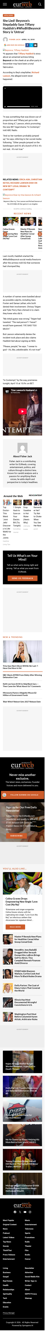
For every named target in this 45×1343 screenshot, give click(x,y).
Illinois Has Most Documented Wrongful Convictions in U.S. (25, 1002)
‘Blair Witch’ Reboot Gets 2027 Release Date (22, 701)
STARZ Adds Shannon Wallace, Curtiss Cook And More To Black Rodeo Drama (28, 974)
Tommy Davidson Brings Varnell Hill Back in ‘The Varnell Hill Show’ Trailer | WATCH (22, 1164)
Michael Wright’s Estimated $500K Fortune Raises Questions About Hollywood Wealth (22, 1188)
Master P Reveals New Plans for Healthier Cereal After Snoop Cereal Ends (27, 234)
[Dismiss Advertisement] (5, 88)
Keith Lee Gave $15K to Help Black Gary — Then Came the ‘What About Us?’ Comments (22, 685)
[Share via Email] (35, 45)
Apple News (8, 15)
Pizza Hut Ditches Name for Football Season (19, 1116)
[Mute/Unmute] (40, 107)
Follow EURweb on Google (24, 795)
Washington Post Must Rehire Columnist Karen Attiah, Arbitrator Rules (25, 1017)
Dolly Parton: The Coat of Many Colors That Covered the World (27, 988)
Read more (17, 927)
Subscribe (16, 836)
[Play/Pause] (5, 107)
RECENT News (22, 213)
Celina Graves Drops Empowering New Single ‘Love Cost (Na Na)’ (10, 234)
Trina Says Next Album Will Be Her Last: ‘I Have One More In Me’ (20, 667)
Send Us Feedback (22, 578)
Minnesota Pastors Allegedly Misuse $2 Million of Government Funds (19, 694)
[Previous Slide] (5, 234)
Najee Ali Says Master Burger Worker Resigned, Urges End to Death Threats (20, 1066)
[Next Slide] (40, 234)
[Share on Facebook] (27, 45)
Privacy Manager (9, 1313)
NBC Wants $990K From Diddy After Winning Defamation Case (22, 676)
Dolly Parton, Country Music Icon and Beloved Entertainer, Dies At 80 (22, 1091)
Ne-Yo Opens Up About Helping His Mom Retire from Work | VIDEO (22, 1140)
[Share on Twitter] (31, 45)
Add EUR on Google (15, 45)
